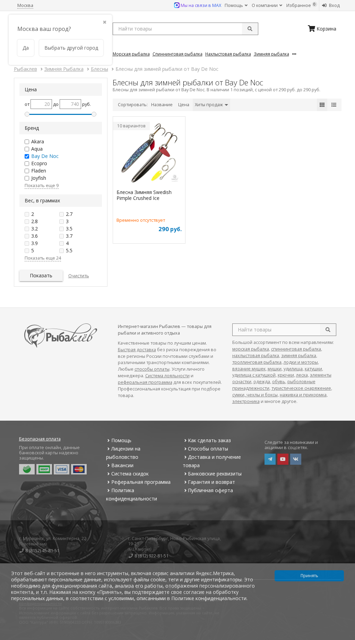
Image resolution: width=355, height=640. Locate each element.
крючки (286, 375)
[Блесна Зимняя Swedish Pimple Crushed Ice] (149, 154)
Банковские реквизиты (215, 473)
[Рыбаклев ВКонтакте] (295, 459)
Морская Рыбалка (131, 54)
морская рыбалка (250, 349)
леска (302, 375)
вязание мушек (249, 369)
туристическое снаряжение (301, 388)
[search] (328, 330)
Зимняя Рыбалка (271, 54)
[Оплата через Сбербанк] (27, 469)
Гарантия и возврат (211, 482)
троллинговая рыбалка (257, 362)
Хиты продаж (209, 105)
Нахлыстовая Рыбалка (228, 54)
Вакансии (122, 465)
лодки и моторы (301, 362)
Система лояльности (167, 376)
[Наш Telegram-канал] (270, 459)
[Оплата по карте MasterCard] (79, 469)
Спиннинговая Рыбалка (177, 54)
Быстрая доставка (137, 350)
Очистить (78, 276)
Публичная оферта (210, 490)
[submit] (250, 29)
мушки (275, 369)
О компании (265, 5)
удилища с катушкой (254, 375)
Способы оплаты (208, 448)
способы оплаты (152, 369)
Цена (183, 105)
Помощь (234, 5)
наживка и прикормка (303, 395)
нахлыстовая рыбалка (255, 356)
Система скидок (130, 473)
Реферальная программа (141, 482)
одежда (261, 382)
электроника (246, 401)
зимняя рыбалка (298, 356)
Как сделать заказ (209, 440)
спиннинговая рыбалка (296, 349)
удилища (293, 369)
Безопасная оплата (40, 439)
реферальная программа (145, 382)
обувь (278, 382)
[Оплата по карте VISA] (61, 469)
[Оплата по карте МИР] (44, 469)
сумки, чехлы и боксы (255, 395)
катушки (313, 369)
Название (162, 105)
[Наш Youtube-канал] (282, 459)
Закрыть (345, 637)
